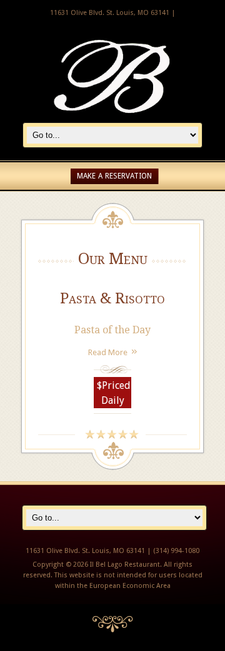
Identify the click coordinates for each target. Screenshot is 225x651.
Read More (108, 352)
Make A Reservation (114, 176)
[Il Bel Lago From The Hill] (112, 115)
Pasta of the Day (112, 330)
